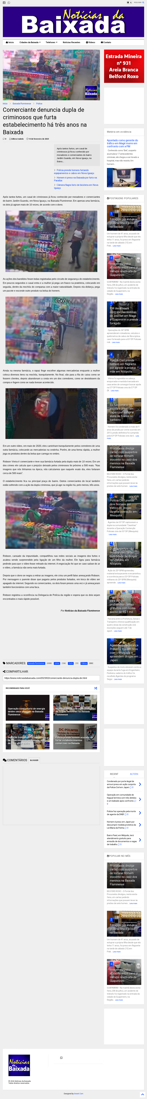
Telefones (50, 42)
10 (112, 639)
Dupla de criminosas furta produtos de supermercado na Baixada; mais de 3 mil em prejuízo (27, 740)
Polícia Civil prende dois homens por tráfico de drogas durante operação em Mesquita (123, 508)
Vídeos (91, 42)
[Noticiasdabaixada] (13, 2)
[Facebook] (4, 2)
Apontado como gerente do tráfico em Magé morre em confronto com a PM (122, 143)
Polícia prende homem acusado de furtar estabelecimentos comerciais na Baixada (74, 740)
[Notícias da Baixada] (73, 36)
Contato (107, 42)
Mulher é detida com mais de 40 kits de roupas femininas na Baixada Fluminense (74, 711)
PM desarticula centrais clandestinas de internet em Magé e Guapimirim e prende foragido (124, 316)
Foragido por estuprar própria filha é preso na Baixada (124, 223)
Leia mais (117, 246)
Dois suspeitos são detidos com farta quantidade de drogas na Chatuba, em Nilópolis (123, 556)
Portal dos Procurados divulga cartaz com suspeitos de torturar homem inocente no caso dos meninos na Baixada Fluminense (123, 456)
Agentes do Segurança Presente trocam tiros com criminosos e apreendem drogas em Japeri (124, 653)
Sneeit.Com (78, 1094)
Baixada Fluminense (22, 103)
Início (11, 42)
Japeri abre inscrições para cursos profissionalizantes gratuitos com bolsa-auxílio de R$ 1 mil (124, 604)
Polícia (39, 103)
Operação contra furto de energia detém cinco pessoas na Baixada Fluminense (26, 711)
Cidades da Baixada (29, 42)
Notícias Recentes (71, 42)
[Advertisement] (27, 164)
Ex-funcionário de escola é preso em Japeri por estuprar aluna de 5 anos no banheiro (122, 412)
